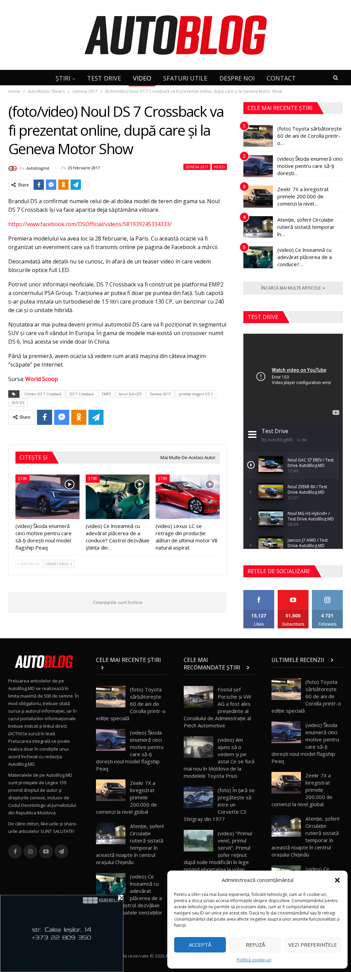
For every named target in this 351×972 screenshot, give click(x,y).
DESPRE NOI (237, 78)
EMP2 (106, 394)
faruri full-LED (130, 394)
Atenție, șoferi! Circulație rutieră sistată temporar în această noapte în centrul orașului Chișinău (130, 844)
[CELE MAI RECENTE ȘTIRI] (131, 667)
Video (219, 166)
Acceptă (200, 944)
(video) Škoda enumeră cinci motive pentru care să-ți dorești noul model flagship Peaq (130, 750)
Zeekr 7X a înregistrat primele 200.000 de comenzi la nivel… (303, 196)
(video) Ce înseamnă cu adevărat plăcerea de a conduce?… (304, 257)
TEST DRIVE (104, 78)
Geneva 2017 (196, 166)
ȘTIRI (63, 78)
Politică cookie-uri (254, 960)
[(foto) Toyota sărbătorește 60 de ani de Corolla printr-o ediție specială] (258, 136)
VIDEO (142, 78)
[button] (337, 880)
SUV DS (18, 402)
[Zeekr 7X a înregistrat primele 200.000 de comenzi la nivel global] (258, 197)
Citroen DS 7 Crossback (43, 394)
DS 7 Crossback (82, 394)
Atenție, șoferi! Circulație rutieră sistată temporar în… (306, 226)
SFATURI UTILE (185, 78)
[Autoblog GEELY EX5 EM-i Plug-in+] (61, 933)
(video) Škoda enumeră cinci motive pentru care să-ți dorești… (309, 165)
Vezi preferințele (312, 944)
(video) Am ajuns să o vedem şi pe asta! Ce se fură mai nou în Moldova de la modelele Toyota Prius (219, 757)
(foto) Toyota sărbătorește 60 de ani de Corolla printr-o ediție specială (131, 704)
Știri (22, 478)
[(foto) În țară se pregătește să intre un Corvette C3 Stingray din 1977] (198, 798)
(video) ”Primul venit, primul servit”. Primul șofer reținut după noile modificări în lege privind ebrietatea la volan (218, 851)
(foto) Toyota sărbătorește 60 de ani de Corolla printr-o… (309, 135)
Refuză (255, 944)
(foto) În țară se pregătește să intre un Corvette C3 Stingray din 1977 (219, 804)
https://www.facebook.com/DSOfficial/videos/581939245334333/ (90, 224)
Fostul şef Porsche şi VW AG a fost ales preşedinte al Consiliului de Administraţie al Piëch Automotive (217, 707)
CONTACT (281, 78)
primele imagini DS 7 (196, 394)
